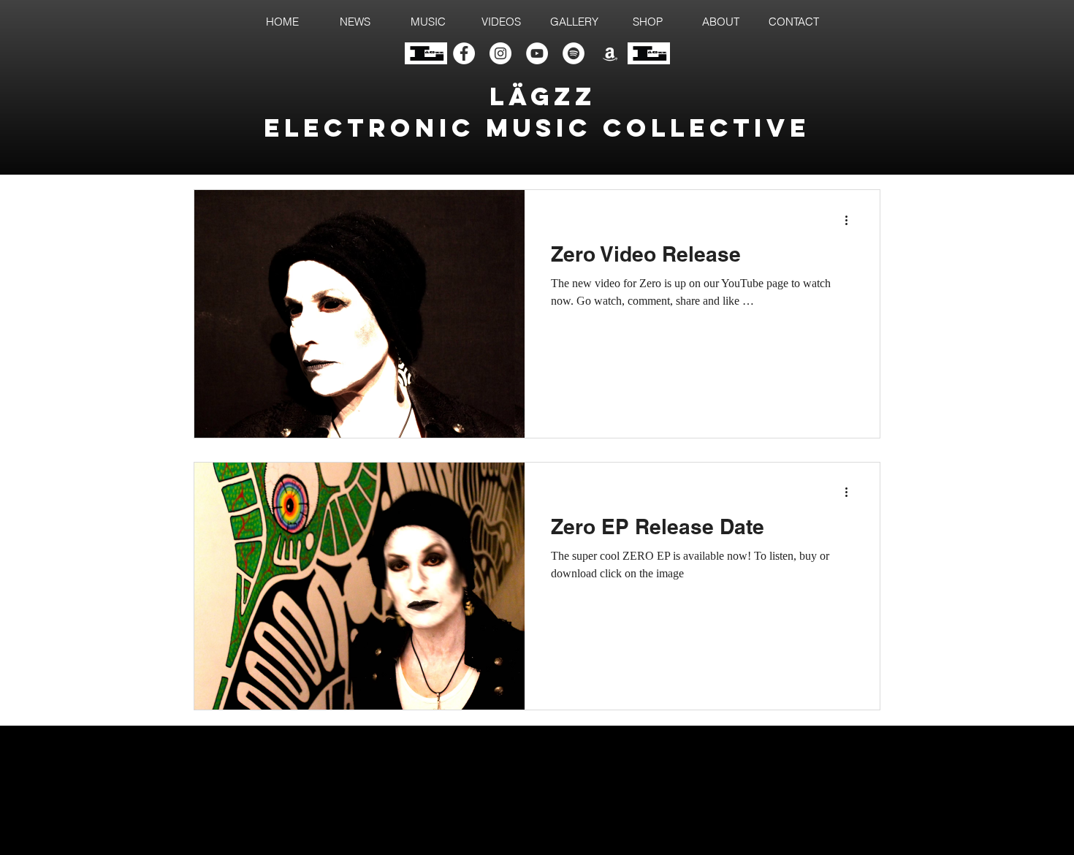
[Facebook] (464, 53)
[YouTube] (537, 53)
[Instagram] (500, 53)
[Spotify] (573, 53)
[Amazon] (610, 53)
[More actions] (851, 220)
